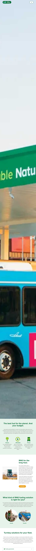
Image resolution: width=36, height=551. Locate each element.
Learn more (22, 486)
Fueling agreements (9, 549)
